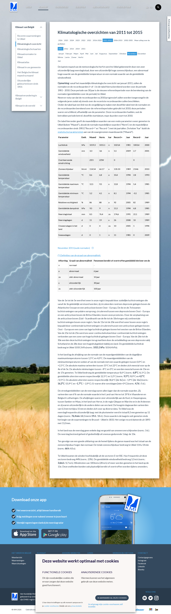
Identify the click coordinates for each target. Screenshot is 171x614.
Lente (67, 57)
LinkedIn (141, 566)
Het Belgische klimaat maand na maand (28, 74)
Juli (96, 54)
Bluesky (141, 569)
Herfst (80, 57)
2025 (66, 40)
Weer (28, 7)
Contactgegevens (145, 557)
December (142, 54)
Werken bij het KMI (123, 553)
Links (90, 553)
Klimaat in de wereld (25, 105)
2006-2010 (118, 40)
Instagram (142, 560)
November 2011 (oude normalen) (74, 248)
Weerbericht (17, 557)
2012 (66, 49)
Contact (143, 553)
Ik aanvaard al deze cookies (112, 598)
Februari (69, 54)
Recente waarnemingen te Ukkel (29, 37)
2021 (89, 40)
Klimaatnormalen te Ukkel (26, 56)
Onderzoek (61, 7)
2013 (72, 49)
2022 (83, 40)
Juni (92, 54)
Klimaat (43, 7)
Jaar (59, 61)
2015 (83, 49)
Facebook (142, 563)
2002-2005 (128, 40)
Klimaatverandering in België (26, 97)
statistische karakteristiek (70, 132)
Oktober (122, 54)
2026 (60, 40)
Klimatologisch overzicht (29, 44)
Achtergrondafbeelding (169, 29)
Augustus (103, 54)
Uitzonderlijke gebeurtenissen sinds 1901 (27, 83)
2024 (72, 40)
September (113, 54)
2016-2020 (97, 40)
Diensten (80, 7)
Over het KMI (123, 7)
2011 (60, 49)
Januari (61, 54)
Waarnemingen (18, 560)
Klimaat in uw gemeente (29, 67)
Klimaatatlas (23, 62)
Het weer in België (21, 553)
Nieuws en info (101, 7)
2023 (78, 40)
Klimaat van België (24, 27)
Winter (61, 57)
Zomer (74, 57)
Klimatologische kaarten (29, 49)
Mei (87, 54)
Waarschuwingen (19, 563)
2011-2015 (107, 40)
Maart (76, 54)
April (82, 54)
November (132, 54)
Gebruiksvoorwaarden (34, 609)
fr (151, 7)
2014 (78, 49)
